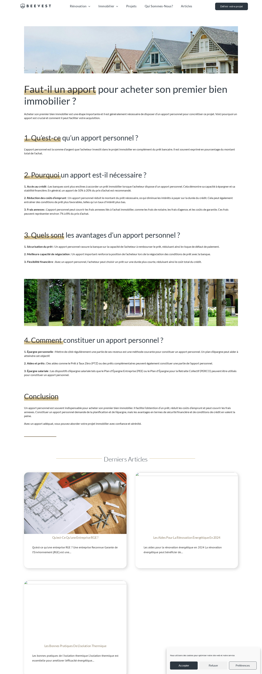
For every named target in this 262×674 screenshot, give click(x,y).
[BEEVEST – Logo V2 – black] (36, 3)
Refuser (213, 665)
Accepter (184, 665)
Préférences (243, 665)
